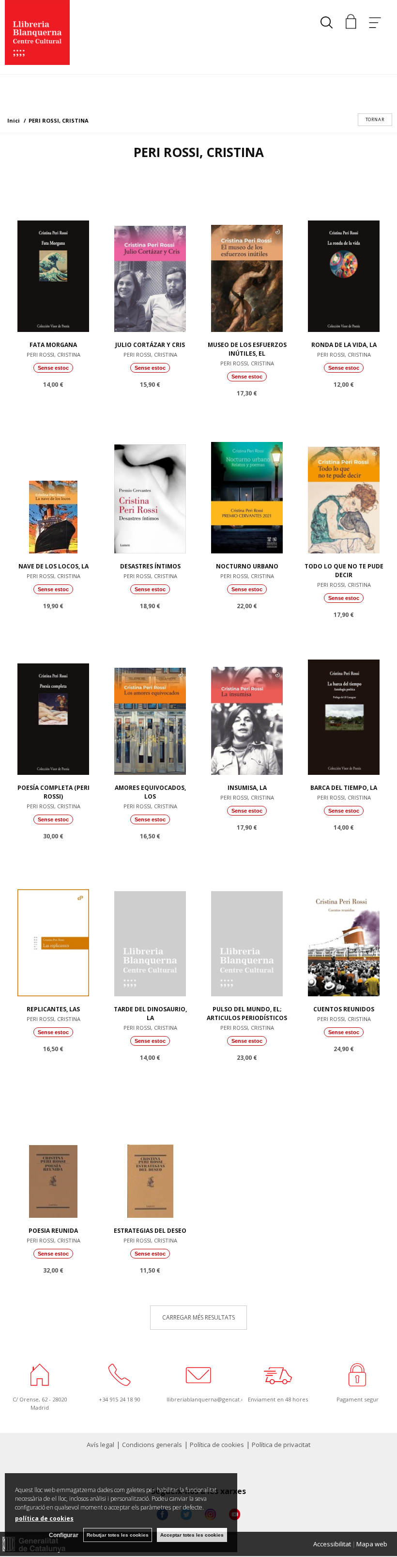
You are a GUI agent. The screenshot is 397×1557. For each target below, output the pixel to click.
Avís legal (100, 1444)
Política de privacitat (281, 1444)
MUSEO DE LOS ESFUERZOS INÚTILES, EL (247, 349)
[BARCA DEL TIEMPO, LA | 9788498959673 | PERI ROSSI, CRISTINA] (344, 704)
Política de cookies (217, 1444)
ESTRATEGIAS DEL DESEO (150, 1231)
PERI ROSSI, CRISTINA (53, 354)
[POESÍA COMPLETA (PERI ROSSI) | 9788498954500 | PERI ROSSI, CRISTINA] (53, 704)
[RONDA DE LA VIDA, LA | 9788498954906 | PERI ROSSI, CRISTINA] (344, 261)
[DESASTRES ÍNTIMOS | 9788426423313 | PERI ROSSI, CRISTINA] (150, 483)
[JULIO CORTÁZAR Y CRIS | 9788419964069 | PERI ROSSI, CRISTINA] (150, 261)
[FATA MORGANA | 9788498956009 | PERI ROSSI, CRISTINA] (53, 261)
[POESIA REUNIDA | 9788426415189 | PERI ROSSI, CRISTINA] (53, 1147)
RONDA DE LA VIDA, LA (344, 345)
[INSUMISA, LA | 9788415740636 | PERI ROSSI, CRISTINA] (247, 704)
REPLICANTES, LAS (53, 1009)
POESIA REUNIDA (53, 1231)
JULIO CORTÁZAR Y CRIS (150, 345)
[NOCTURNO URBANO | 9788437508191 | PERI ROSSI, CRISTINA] (247, 483)
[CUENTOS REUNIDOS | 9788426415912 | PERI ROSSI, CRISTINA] (344, 926)
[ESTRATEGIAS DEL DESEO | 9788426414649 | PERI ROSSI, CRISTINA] (150, 1147)
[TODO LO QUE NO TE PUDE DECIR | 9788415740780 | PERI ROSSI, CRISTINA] (344, 483)
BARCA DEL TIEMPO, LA (343, 788)
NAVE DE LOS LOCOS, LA (53, 566)
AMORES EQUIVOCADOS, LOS (150, 792)
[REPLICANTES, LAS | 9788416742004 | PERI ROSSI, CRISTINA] (53, 926)
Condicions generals (152, 1444)
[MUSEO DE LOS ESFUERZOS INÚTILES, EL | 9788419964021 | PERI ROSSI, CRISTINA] (247, 261)
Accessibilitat (332, 1544)
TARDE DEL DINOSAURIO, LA (150, 1013)
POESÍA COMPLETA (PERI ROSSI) (53, 792)
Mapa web (371, 1544)
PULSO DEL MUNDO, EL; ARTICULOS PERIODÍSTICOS (247, 1013)
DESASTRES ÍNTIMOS (150, 566)
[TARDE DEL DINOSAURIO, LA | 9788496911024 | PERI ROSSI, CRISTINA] (150, 926)
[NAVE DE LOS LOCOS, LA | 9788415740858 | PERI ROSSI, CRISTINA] (53, 483)
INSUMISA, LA (247, 788)
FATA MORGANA (53, 345)
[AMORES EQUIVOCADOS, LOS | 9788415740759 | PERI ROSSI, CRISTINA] (150, 704)
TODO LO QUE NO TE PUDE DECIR (344, 570)
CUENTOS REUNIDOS (343, 1009)
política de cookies (44, 1518)
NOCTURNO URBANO (247, 566)
